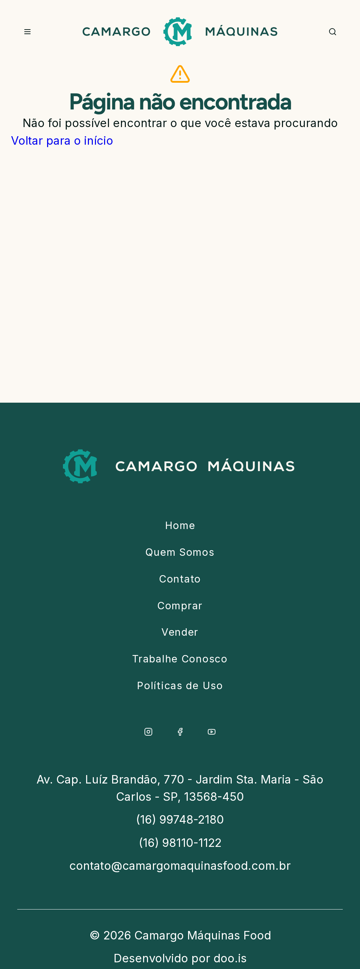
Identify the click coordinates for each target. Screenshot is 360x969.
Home (180, 525)
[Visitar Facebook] (180, 732)
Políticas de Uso (180, 685)
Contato (180, 579)
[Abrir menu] (27, 32)
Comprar (180, 605)
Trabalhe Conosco (180, 659)
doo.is (230, 958)
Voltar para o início (62, 140)
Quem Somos (179, 552)
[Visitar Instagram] (148, 732)
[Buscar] (333, 32)
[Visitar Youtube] (211, 732)
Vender (180, 632)
